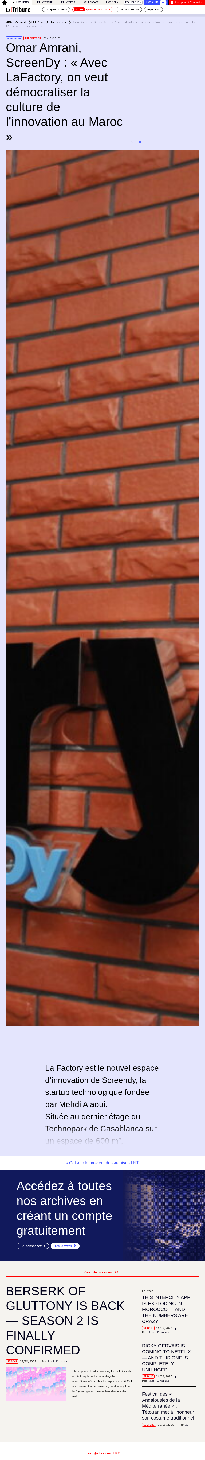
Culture (149, 1424)
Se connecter (31, 1246)
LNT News (22, 2)
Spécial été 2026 (93, 9)
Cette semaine (129, 9)
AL (186, 1424)
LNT (139, 142)
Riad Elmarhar (58, 1361)
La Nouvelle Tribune (18, 9)
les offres (63, 1246)
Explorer (153, 9)
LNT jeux (112, 2)
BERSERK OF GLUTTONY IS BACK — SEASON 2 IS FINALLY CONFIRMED (65, 1320)
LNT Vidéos (67, 2)
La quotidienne (56, 9)
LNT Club (152, 2)
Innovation (59, 22)
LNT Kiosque (44, 2)
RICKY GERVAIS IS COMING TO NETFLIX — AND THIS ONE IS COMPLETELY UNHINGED (166, 1357)
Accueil (21, 22)
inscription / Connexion (189, 2)
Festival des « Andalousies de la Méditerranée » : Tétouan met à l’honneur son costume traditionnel (168, 1406)
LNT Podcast (90, 2)
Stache (12, 1361)
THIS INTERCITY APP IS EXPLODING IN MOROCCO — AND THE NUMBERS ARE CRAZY (166, 1309)
